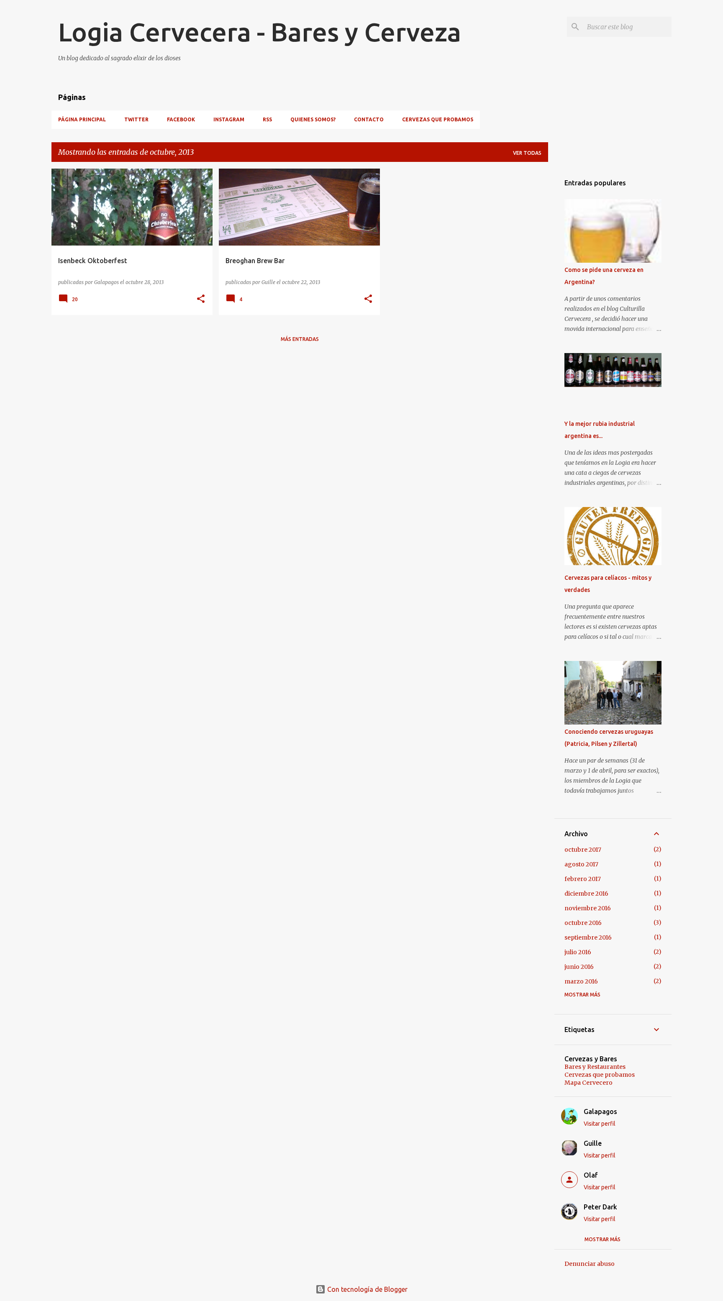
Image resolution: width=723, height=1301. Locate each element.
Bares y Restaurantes (595, 1067)
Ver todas (527, 153)
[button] (201, 299)
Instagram (228, 119)
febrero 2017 (582, 879)
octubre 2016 (583, 923)
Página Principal (82, 119)
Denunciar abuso (589, 1264)
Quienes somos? (313, 119)
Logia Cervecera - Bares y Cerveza (259, 31)
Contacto (369, 119)
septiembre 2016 (588, 937)
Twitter (136, 119)
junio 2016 (579, 967)
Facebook (181, 119)
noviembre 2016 (587, 908)
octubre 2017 (582, 849)
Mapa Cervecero (588, 1082)
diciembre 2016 (586, 893)
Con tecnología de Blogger (367, 1289)
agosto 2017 (581, 864)
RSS (267, 119)
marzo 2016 (581, 981)
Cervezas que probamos (437, 119)
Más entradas (300, 339)
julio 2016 (577, 952)
